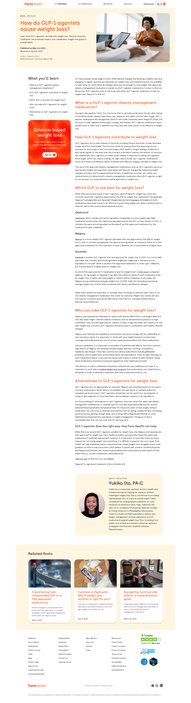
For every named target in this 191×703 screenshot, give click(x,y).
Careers (89, 646)
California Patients (119, 666)
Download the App (36, 670)
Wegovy (79, 239)
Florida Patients (118, 670)
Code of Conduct (119, 646)
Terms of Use (117, 654)
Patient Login (149, 4)
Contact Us (63, 658)
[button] (60, 4)
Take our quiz (81, 459)
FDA (148, 239)
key (139, 417)
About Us (90, 642)
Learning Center (64, 662)
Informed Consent (119, 658)
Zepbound (79, 218)
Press (88, 650)
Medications (33, 646)
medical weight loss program (112, 369)
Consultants (63, 650)
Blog (22, 16)
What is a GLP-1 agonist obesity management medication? (44, 86)
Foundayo (134, 200)
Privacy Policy (117, 642)
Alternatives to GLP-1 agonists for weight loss (49, 113)
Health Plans (63, 646)
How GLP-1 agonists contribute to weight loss (49, 94)
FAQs (30, 654)
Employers (62, 642)
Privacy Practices (119, 650)
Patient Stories (34, 650)
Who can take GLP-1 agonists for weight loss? (48, 106)
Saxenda (79, 257)
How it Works (33, 642)
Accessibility (117, 662)
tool (100, 170)
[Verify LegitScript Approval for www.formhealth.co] (153, 662)
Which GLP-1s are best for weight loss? (48, 100)
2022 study (143, 272)
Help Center (33, 666)
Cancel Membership (36, 674)
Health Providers (65, 654)
